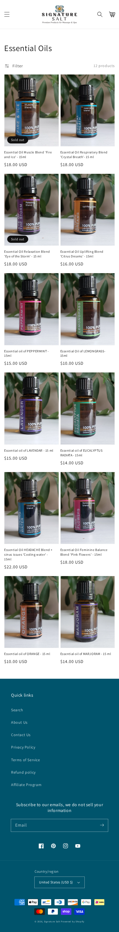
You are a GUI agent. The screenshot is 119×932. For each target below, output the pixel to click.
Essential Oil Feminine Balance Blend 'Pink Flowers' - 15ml (84, 552)
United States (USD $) (56, 882)
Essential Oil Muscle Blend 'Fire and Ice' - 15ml (28, 154)
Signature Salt (52, 921)
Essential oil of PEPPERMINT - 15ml (26, 353)
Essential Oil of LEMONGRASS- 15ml (83, 353)
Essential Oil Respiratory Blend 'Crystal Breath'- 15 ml (84, 154)
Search (17, 709)
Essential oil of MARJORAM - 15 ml (85, 654)
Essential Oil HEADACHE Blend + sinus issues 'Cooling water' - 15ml (28, 554)
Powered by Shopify (72, 921)
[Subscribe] (102, 825)
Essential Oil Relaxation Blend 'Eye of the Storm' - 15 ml (27, 253)
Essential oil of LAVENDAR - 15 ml (28, 450)
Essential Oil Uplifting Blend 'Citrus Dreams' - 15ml (82, 253)
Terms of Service (25, 759)
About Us (19, 722)
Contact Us (21, 734)
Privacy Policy (23, 747)
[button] (7, 14)
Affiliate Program (26, 784)
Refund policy (23, 772)
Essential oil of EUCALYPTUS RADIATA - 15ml (81, 452)
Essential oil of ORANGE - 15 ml (27, 654)
